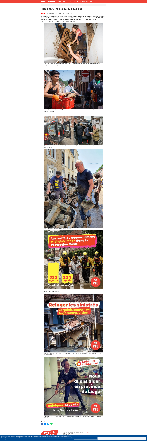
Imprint (5, 439)
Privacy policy (2, 439)
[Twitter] (48, 423)
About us (82, 1)
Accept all (134, 438)
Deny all (110, 438)
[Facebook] (42, 423)
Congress (75, 1)
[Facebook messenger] (45, 423)
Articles (69, 1)
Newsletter (89, 1)
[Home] (51, 1)
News (64, 1)
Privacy (87, 432)
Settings (86, 438)
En (42, 1)
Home (59, 1)
